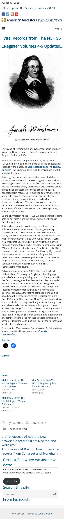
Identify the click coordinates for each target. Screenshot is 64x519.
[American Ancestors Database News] (32, 20)
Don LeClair (38, 423)
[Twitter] (8, 14)
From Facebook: (16, 499)
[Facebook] (3, 14)
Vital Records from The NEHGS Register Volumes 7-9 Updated (14, 401)
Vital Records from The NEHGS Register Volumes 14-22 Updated (14, 383)
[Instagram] (12, 14)
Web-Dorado (45, 513)
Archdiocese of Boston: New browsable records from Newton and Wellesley (29, 440)
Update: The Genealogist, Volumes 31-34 (33, 8)
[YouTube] (17, 14)
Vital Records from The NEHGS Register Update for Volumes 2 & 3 (44, 383)
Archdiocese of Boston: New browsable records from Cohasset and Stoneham (32, 451)
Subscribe (12, 481)
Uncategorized (17, 429)
